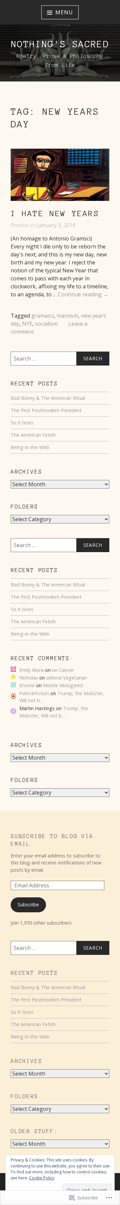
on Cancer (63, 670)
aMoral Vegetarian (66, 678)
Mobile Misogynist (63, 685)
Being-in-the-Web (30, 447)
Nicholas (28, 678)
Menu (64, 12)
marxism (67, 315)
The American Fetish (33, 435)
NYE (27, 323)
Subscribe (28, 904)
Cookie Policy (41, 1178)
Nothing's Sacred (60, 44)
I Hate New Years (55, 213)
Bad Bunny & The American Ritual (48, 398)
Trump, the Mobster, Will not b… (53, 712)
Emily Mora (31, 670)
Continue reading (83, 295)
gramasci (42, 315)
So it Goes (22, 422)
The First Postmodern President (46, 410)
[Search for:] (60, 359)
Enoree (27, 685)
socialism (46, 323)
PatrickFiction (34, 693)
